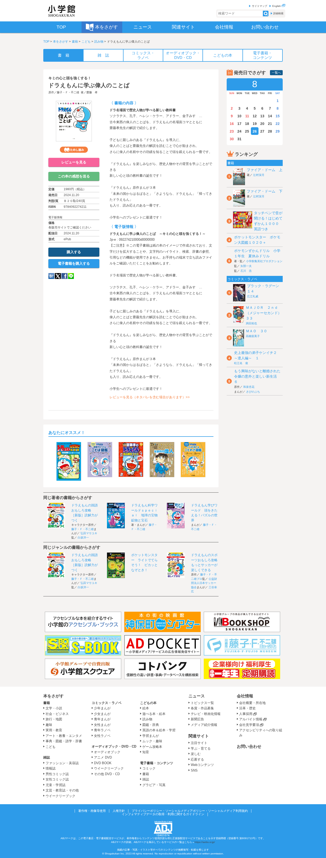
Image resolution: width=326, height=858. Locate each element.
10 (239, 116)
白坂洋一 (83, 537)
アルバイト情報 (250, 719)
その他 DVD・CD (107, 774)
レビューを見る (73, 162)
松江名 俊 (241, 363)
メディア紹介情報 (204, 725)
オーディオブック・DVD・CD (114, 746)
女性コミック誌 (57, 779)
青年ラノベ (102, 730)
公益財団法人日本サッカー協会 (204, 583)
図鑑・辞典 (150, 725)
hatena (51, 276)
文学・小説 (54, 708)
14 (270, 116)
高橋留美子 (253, 336)
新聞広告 (197, 719)
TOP (46, 41)
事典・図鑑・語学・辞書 (64, 741)
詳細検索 (278, 13)
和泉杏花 (248, 386)
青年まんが (102, 719)
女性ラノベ (102, 736)
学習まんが (152, 736)
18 (247, 124)
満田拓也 (251, 323)
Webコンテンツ (202, 765)
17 (239, 124)
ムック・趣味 (152, 741)
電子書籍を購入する (74, 263)
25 (247, 131)
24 (239, 131)
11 (247, 116)
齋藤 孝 (92, 92)
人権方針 (119, 811)
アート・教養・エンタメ (64, 736)
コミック (149, 768)
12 (255, 116)
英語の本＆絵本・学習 (158, 730)
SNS (194, 770)
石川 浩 (246, 270)
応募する (197, 759)
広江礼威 (252, 296)
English (277, 6)
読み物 (98, 41)
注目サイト (199, 743)
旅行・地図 (54, 719)
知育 (145, 752)
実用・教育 (54, 730)
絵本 (145, 708)
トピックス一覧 (202, 703)
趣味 (49, 725)
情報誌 (51, 768)
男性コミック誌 (57, 774)
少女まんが (102, 714)
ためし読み (74, 150)
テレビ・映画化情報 (206, 714)
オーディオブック (107, 752)
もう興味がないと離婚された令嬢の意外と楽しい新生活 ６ (257, 376)
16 (232, 124)
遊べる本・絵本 (154, 714)
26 (255, 131)
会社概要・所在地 (252, 703)
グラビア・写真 (154, 785)
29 (278, 131)
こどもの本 (148, 703)
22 (278, 124)
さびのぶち (253, 391)
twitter (58, 276)
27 (262, 131)
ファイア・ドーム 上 (264, 170)
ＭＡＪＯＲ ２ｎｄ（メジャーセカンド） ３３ (265, 312)
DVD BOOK (103, 763)
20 (262, 124)
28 (270, 131)
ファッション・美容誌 (62, 763)
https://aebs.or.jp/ (205, 842)
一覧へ (276, 72)
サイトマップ (259, 6)
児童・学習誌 (55, 785)
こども (86, 41)
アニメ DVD (103, 757)
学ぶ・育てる (201, 748)
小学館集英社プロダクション (264, 261)
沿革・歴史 (247, 708)
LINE (71, 276)
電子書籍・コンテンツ (156, 763)
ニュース (196, 696)
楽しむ (196, 754)
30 (232, 139)
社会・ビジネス (57, 714)
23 (232, 131)
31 (239, 139)
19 (255, 124)
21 (270, 124)
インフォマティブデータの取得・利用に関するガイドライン (163, 814)
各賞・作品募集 (202, 708)
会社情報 (245, 696)
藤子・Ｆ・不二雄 (68, 92)
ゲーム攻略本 (152, 747)
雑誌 (46, 757)
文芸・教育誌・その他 (62, 790)
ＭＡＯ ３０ (256, 331)
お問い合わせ (249, 746)
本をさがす (60, 41)
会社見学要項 (249, 725)
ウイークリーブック (60, 796)
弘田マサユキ (88, 533)
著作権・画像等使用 (92, 811)
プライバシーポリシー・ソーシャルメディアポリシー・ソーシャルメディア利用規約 (190, 811)
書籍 (75, 41)
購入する (74, 252)
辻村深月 (258, 174)
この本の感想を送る (74, 176)
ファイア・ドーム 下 (264, 191)
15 (278, 116)
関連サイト (198, 736)
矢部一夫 (246, 265)
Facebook (64, 276)
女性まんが (102, 725)
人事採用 (245, 714)
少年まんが (102, 708)
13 (262, 116)
